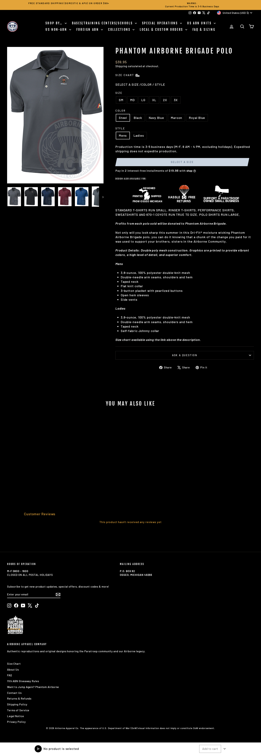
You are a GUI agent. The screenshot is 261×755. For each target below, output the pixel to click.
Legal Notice (15, 716)
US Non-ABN (56, 29)
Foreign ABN (88, 29)
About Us (13, 669)
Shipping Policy (17, 704)
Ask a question (184, 355)
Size (118, 92)
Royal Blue (197, 118)
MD (132, 100)
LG (143, 100)
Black (138, 118)
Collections (120, 29)
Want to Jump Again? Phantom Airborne (33, 687)
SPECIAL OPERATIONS (160, 23)
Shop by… (54, 23)
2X (165, 100)
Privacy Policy (16, 721)
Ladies (139, 135)
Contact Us (14, 692)
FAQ (9, 675)
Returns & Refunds (19, 698)
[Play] (38, 748)
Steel (123, 118)
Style (120, 128)
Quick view (37, 470)
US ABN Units (200, 23)
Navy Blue (156, 118)
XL (154, 100)
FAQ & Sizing (204, 29)
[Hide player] (224, 749)
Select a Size (182, 162)
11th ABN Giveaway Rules (23, 681)
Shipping (121, 66)
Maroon (176, 118)
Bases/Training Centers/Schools (103, 23)
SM (121, 100)
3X (176, 100)
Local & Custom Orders (162, 29)
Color (120, 110)
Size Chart (14, 663)
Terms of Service (18, 710)
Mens (123, 135)
